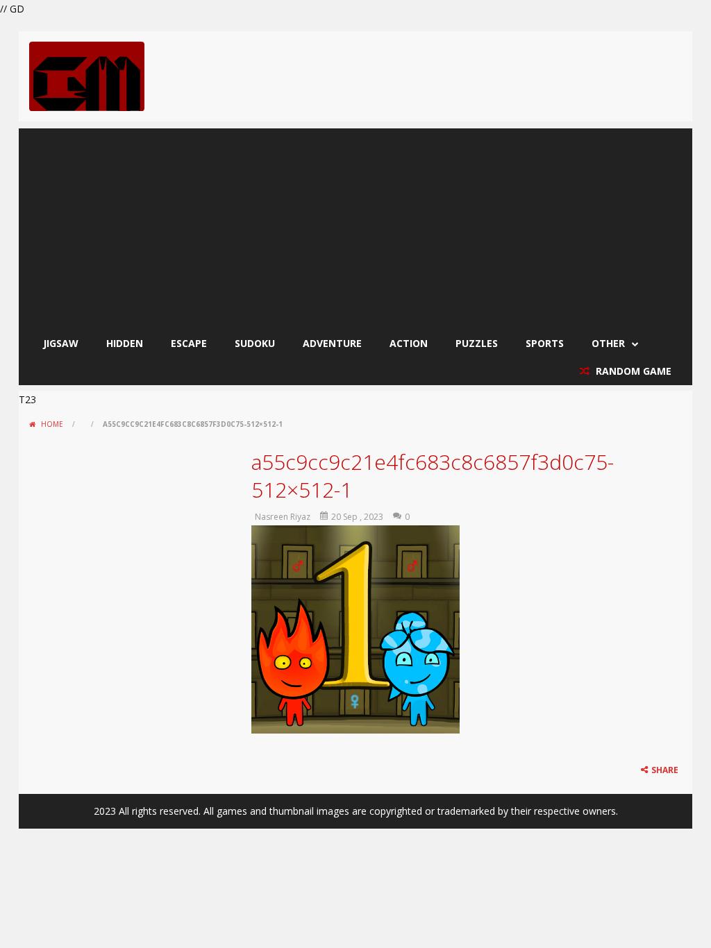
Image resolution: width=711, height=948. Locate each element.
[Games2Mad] (86, 75)
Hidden (124, 343)
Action (409, 343)
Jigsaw (60, 343)
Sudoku (255, 343)
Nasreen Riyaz (282, 517)
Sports (545, 343)
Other (608, 343)
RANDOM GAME (632, 371)
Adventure (332, 343)
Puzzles (476, 343)
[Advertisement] (355, 225)
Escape (189, 343)
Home (52, 424)
